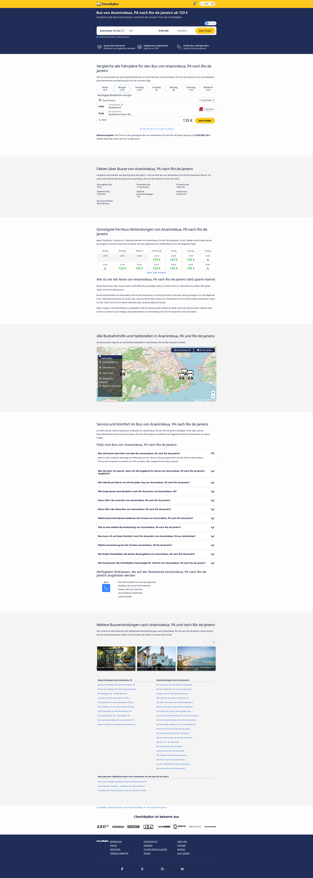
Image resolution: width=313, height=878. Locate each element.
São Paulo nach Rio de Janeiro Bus (170, 759)
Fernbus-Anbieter (119, 853)
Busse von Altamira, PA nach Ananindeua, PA (116, 685)
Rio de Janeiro (205, 350)
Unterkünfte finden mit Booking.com (114, 37)
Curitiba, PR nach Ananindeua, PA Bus (113, 698)
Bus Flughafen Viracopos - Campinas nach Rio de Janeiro (121, 786)
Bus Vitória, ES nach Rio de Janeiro (170, 768)
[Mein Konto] (194, 3)
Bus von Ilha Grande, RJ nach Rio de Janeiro (174, 737)
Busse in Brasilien (116, 807)
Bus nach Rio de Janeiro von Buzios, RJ (172, 698)
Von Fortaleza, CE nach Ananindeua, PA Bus (116, 707)
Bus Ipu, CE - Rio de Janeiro (167, 742)
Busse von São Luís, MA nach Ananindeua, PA (116, 724)
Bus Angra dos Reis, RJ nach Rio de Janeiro (174, 685)
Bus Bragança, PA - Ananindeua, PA (112, 693)
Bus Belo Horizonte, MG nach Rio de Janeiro (174, 702)
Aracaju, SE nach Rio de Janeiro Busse (172, 693)
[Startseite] (108, 4)
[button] (190, 376)
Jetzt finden (205, 120)
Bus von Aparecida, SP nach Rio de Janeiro (174, 689)
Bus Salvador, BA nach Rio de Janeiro (171, 755)
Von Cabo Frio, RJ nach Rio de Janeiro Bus (173, 711)
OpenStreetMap (202, 401)
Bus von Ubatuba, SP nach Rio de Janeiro (173, 764)
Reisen (147, 853)
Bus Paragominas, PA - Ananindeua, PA (114, 715)
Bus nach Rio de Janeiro (157, 807)
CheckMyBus (102, 807)
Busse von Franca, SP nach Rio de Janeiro (173, 729)
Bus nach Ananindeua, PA (135, 807)
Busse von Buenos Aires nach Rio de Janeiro (174, 707)
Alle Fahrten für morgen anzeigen (158, 129)
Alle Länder (183, 853)
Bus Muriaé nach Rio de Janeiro (169, 746)
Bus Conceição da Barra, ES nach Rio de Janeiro (176, 724)
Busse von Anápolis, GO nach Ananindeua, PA (117, 689)
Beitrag (181, 849)
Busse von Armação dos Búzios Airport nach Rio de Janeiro (122, 781)
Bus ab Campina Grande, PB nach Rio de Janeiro (176, 720)
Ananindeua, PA (183, 350)
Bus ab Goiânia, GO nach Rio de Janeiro (172, 733)
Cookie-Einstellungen (155, 849)
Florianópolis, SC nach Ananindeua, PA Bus (115, 702)
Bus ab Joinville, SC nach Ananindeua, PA (115, 711)
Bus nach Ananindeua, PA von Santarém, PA (116, 720)
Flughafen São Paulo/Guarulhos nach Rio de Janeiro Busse (122, 790)
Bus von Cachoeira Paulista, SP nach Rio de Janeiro (177, 715)
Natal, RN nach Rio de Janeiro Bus (170, 751)
